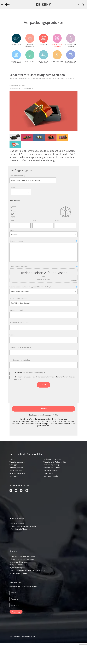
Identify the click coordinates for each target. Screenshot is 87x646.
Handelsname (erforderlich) (19, 322)
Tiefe (34, 221)
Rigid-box (13, 459)
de (9, 4)
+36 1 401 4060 (28, 559)
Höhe (57, 221)
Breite (12, 221)
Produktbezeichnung (17, 176)
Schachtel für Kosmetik (52, 468)
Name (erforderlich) (17, 310)
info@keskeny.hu (25, 529)
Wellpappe (13, 465)
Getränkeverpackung (51, 465)
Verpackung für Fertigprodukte (55, 462)
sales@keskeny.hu (29, 526)
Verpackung (22, 78)
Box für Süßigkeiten (51, 470)
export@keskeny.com (22, 562)
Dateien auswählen (43, 279)
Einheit (12, 230)
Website (12, 335)
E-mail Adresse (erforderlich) (20, 360)
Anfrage (43, 409)
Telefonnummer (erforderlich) (20, 347)
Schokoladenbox (16, 470)
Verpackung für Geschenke (37, 78)
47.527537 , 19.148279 (21, 573)
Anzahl (13, 187)
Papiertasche (48, 473)
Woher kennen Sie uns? (18, 299)
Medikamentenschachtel (52, 459)
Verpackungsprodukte (17, 462)
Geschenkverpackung (17, 473)
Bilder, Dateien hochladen (19, 267)
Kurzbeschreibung (16, 241)
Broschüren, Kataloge (51, 476)
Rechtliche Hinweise (17, 523)
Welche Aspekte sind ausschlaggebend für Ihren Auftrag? (30, 287)
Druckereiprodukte (16, 468)
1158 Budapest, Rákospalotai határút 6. (30, 570)
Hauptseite (13, 78)
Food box (13, 476)
